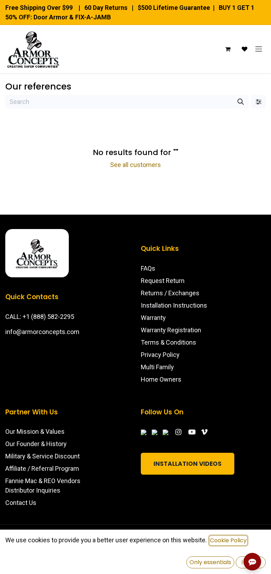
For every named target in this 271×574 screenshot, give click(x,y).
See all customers (135, 164)
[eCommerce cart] (228, 49)
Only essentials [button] (210, 562)
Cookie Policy (228, 540)
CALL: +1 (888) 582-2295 (39, 316)
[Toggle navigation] (259, 49)
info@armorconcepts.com (42, 331)
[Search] (240, 102)
